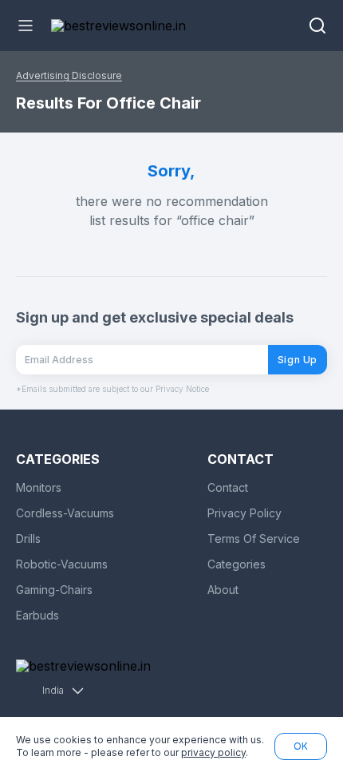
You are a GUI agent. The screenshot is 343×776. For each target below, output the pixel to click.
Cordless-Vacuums (65, 513)
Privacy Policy (244, 513)
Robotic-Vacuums (62, 564)
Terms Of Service (253, 538)
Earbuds (37, 615)
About (223, 589)
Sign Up (297, 360)
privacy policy (213, 752)
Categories (236, 564)
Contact (227, 487)
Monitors (38, 487)
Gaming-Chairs (54, 589)
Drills (28, 538)
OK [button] (301, 746)
